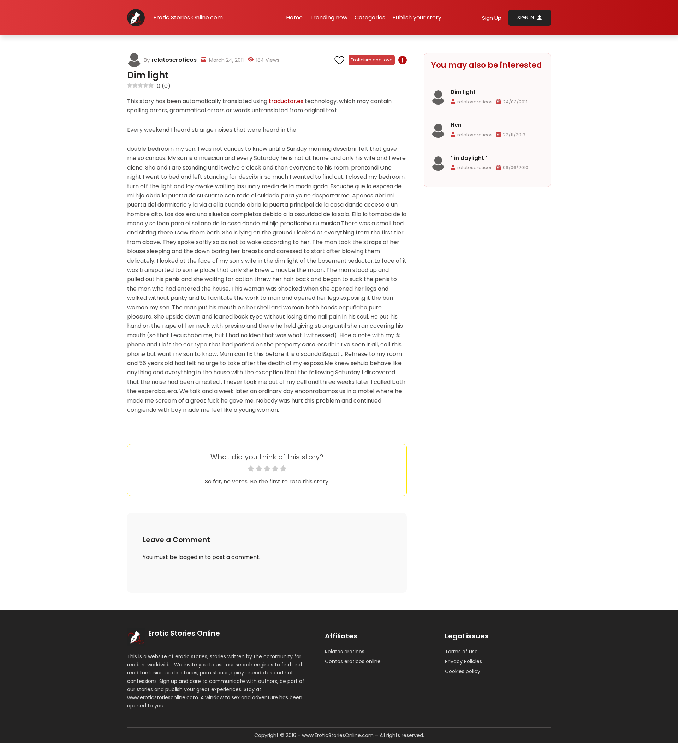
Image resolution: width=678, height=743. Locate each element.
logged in (190, 557)
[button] (370, 17)
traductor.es (286, 101)
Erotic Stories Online (184, 633)
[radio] (251, 470)
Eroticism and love (372, 60)
